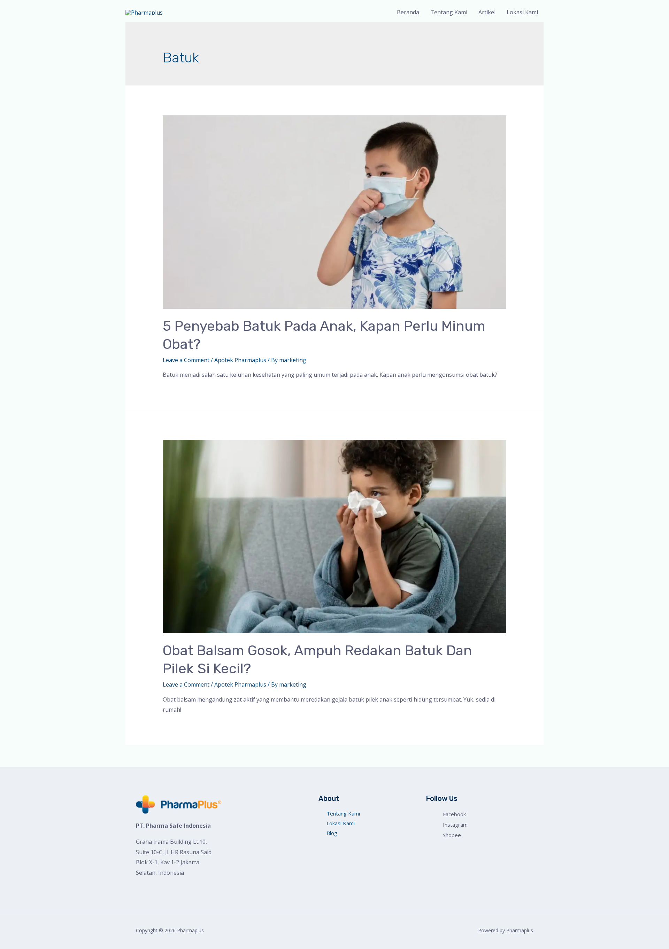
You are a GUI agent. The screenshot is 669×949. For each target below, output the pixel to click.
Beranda (408, 12)
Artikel (486, 12)
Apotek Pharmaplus (240, 360)
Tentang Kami (448, 12)
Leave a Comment (186, 360)
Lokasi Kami (522, 12)
